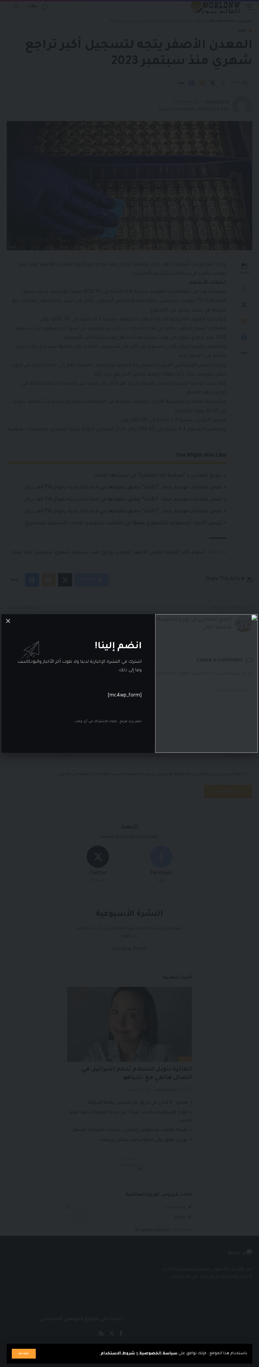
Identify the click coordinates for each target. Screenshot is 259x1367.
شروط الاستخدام (117, 1353)
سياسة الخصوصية (157, 1353)
